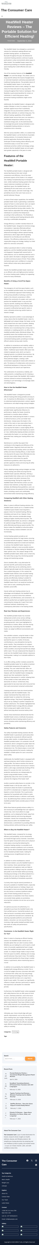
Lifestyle (4, 1186)
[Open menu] (2, 16)
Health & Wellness (7, 1176)
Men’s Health (6, 1179)
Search (30, 1058)
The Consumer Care (16, 10)
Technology (15, 1032)
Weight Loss (5, 1183)
